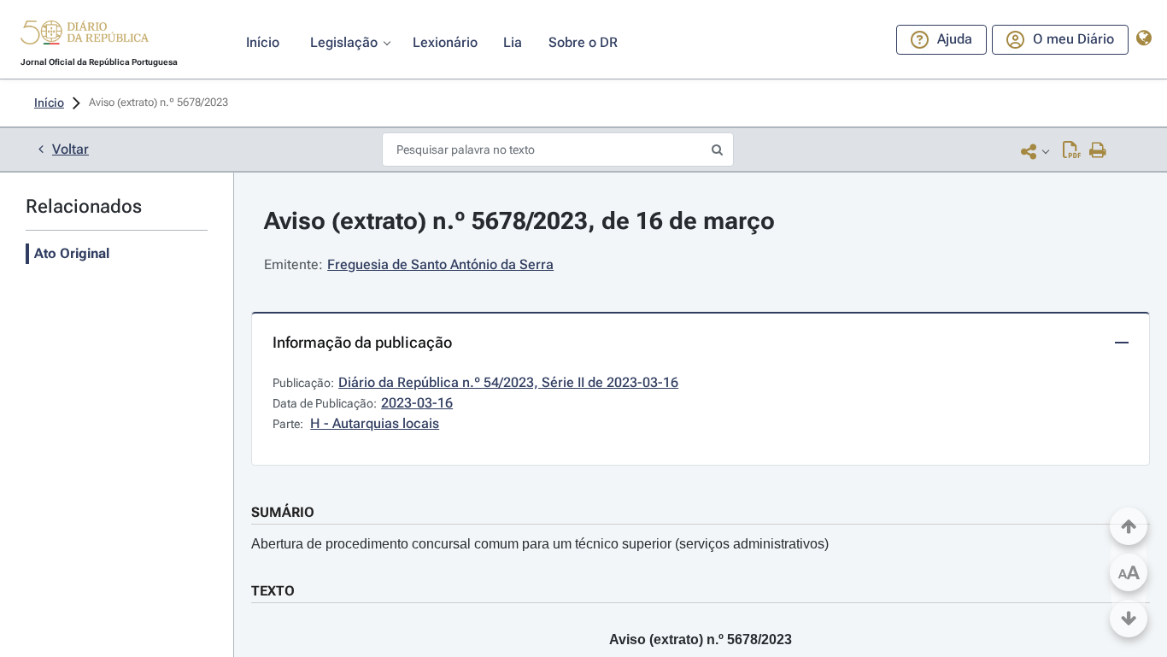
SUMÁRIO (282, 512)
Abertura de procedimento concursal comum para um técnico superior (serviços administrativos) (540, 544)
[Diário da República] (85, 36)
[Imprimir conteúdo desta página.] (1098, 151)
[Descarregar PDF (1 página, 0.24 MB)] (1072, 151)
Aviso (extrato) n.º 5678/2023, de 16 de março (519, 221)
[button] (85, 35)
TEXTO (273, 591)
